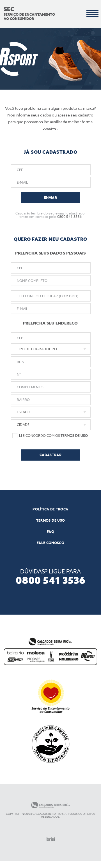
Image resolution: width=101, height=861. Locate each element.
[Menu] (92, 14)
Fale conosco (50, 543)
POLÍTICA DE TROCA (50, 509)
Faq (50, 531)
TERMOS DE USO (50, 520)
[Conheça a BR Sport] (50, 59)
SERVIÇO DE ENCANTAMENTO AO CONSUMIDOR (29, 14)
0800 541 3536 (69, 216)
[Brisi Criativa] (50, 839)
